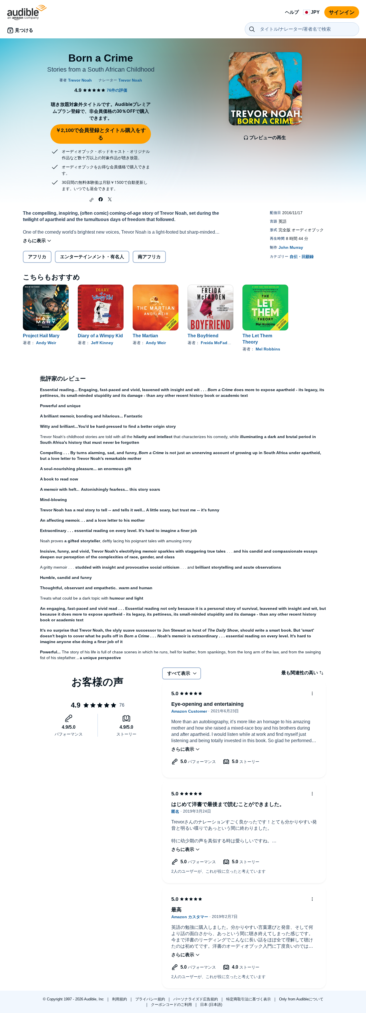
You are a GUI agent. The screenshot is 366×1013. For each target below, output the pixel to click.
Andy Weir (46, 342)
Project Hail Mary (41, 335)
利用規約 (120, 999)
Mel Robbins (268, 349)
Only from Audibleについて (301, 999)
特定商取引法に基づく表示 (249, 999)
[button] (91, 200)
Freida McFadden (218, 342)
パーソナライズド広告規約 (196, 999)
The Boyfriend (203, 335)
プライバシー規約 (150, 999)
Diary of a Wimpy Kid (100, 335)
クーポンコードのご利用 (172, 1004)
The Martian (145, 335)
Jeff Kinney (102, 342)
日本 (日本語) (211, 1004)
